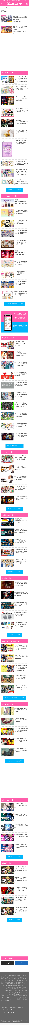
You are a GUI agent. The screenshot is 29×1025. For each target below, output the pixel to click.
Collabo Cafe (14, 4)
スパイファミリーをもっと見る (14, 761)
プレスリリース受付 (7, 1010)
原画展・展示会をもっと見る (14, 445)
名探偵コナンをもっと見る (14, 571)
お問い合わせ (15, 994)
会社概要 (4, 1007)
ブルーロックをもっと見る (14, 856)
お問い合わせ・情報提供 (16, 1007)
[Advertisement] (14, 53)
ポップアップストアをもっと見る (14, 303)
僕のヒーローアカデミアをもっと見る (14, 698)
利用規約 (15, 1021)
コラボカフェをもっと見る (14, 189)
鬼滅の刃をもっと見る (14, 919)
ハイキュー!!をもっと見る (14, 508)
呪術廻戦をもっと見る (14, 634)
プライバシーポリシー (8, 1012)
